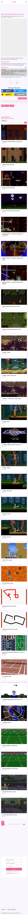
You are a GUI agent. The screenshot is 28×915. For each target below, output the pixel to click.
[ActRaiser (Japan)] (14, 458)
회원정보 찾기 (17, 873)
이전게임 (7, 105)
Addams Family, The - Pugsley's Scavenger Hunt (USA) (12, 258)
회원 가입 (16, 871)
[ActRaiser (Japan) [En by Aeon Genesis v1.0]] (14, 435)
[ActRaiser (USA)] (14, 412)
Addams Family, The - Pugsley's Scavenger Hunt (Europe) (12, 283)
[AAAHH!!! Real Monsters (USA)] (14, 782)
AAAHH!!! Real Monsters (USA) (9, 791)
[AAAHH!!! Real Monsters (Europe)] (14, 805)
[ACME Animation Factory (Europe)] (14, 620)
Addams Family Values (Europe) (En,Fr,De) (11, 329)
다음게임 (12, 105)
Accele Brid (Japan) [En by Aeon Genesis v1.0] (12, 699)
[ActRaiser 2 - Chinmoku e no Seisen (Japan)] (14, 389)
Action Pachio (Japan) (7, 560)
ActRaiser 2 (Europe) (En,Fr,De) (9, 375)
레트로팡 (14, 2)
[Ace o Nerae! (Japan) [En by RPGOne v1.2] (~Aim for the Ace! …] (14, 643)
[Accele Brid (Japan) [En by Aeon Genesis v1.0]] (14, 690)
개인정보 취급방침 (11, 909)
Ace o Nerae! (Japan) (6, 676)
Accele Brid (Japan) (6, 722)
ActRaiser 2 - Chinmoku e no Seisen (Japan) (11, 398)
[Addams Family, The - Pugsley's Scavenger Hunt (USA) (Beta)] (14, 224)
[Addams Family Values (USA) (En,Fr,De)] (14, 297)
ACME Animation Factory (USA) (9, 606)
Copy (25, 67)
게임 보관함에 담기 (22, 98)
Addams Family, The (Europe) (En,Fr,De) (11, 210)
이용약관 (3, 909)
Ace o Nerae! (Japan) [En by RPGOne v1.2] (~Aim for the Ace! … (13, 653)
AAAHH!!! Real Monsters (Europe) (9, 814)
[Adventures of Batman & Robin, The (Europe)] (14, 132)
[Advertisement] (14, 8)
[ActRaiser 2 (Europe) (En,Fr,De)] (14, 366)
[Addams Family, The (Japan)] (14, 178)
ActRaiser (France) (6, 513)
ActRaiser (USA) (5, 421)
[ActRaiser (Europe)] (14, 527)
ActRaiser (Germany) (6, 490)
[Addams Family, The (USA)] (14, 155)
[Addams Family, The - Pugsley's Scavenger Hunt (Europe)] (14, 273)
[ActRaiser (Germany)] (14, 481)
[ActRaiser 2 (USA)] (14, 343)
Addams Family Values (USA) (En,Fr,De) (11, 306)
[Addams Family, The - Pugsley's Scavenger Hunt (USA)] (14, 248)
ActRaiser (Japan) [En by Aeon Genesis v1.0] (11, 444)
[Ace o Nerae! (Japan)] (14, 667)
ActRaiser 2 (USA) (6, 352)
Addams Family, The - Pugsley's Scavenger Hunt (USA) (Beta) (12, 234)
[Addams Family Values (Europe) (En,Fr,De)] (14, 320)
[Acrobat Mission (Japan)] (14, 574)
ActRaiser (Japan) (6, 467)
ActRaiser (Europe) (6, 536)
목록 (2, 105)
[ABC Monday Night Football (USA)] (14, 736)
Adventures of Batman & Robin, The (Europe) (12, 141)
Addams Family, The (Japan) (8, 187)
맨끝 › (24, 824)
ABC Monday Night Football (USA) (9, 745)
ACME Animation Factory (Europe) (9, 629)
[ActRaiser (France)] (14, 504)
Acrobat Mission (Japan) (7, 583)
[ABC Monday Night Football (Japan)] (14, 759)
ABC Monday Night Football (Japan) (10, 768)
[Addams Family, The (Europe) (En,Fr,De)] (14, 201)
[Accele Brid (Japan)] (14, 713)
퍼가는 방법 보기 (17, 77)
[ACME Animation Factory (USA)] (14, 597)
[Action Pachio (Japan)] (14, 550)
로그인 (14, 869)
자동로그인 (10, 866)
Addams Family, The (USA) (8, 164)
